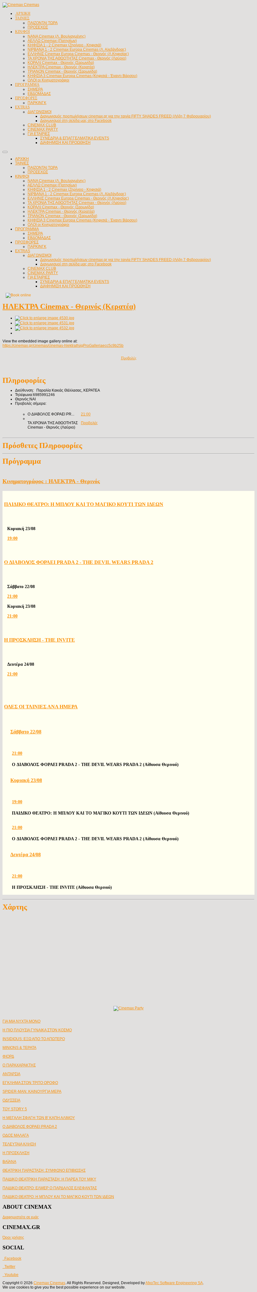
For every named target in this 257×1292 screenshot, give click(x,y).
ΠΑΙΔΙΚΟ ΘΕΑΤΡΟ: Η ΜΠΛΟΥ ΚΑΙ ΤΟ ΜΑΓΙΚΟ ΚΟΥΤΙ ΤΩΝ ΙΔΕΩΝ (58, 1197)
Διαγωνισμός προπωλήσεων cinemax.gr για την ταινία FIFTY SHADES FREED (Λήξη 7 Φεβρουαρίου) (125, 260)
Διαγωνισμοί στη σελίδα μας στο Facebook (76, 264)
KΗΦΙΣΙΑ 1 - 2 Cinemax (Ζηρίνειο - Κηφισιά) (64, 189)
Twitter (9, 1266)
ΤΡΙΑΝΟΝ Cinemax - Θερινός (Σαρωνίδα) (62, 216)
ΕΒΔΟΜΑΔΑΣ (39, 238)
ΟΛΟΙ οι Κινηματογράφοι (48, 224)
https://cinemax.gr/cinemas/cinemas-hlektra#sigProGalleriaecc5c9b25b (63, 345)
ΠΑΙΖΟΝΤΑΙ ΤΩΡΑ (43, 167)
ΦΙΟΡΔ (8, 1056)
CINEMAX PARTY (43, 273)
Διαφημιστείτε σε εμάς (21, 1217)
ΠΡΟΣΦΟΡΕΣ (27, 242)
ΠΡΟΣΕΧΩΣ (38, 172)
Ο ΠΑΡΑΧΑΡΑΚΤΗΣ (19, 1065)
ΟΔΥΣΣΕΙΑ (11, 1100)
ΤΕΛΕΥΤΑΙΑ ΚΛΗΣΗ (19, 1144)
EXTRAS (22, 251)
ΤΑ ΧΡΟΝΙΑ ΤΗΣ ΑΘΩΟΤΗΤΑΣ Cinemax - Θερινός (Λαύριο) (77, 203)
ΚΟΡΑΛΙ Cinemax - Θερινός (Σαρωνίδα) (61, 207)
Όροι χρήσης (13, 1237)
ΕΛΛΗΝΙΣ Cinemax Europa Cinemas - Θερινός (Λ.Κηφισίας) (78, 198)
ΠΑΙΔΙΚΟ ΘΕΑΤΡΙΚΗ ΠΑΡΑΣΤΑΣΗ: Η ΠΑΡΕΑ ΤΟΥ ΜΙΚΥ (49, 1179)
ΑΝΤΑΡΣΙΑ (11, 1074)
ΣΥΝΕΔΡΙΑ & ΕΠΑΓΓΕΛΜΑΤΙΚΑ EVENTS (74, 281)
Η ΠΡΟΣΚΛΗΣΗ (16, 1153)
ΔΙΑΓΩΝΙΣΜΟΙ (39, 255)
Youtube (10, 1275)
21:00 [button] (86, 414)
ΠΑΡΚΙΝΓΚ (37, 246)
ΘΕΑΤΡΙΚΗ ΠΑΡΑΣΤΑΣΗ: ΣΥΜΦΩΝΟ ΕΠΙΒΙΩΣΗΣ (44, 1170)
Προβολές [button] (89, 423)
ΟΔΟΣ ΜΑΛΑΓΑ (16, 1135)
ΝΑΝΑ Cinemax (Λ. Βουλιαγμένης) (57, 181)
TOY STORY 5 (15, 1109)
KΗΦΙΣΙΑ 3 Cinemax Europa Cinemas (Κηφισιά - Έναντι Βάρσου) (82, 220)
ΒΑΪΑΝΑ (9, 1161)
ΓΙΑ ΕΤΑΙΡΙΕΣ (39, 277)
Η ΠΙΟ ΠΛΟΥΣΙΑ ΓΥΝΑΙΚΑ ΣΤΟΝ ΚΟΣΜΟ (37, 1030)
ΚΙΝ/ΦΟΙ (22, 176)
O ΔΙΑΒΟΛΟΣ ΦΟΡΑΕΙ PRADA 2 (30, 1126)
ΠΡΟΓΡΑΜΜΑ (27, 229)
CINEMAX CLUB (42, 268)
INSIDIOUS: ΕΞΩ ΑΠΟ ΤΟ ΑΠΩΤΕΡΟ (34, 1039)
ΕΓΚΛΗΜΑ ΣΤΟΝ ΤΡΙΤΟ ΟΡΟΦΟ (30, 1083)
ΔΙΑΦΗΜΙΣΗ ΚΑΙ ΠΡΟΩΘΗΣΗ (65, 286)
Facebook (12, 1258)
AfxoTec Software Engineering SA (174, 1283)
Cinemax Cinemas (49, 1283)
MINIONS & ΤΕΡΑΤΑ (19, 1047)
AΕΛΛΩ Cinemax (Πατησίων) (52, 185)
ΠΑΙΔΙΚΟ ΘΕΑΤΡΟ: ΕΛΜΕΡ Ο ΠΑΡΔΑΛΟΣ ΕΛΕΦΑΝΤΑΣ (50, 1188)
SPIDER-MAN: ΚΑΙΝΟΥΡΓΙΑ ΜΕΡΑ (32, 1091)
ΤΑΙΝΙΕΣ (22, 163)
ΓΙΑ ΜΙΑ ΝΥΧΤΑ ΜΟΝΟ (21, 1021)
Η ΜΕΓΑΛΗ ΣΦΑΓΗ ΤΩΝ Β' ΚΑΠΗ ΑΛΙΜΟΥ (39, 1118)
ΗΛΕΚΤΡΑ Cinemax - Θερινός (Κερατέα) (61, 211)
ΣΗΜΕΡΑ (35, 233)
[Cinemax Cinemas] (21, 5)
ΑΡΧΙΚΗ (22, 159)
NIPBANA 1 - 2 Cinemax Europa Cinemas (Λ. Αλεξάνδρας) (77, 194)
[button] (130, 538)
